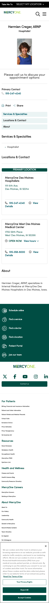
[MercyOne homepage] (12, 13)
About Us (4, 507)
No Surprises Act (7, 435)
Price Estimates (7, 427)
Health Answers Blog (8, 477)
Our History (5, 511)
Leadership (5, 515)
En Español (5, 536)
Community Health (7, 519)
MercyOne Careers (8, 492)
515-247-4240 (13, 94)
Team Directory (6, 532)
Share (19, 106)
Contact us (24, 384)
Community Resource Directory (12, 481)
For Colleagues (6, 540)
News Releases (7, 446)
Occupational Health (8, 454)
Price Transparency (8, 431)
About (6, 127)
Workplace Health (7, 450)
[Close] (46, 546)
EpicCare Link (6, 462)
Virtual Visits (5, 418)
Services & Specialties (15, 114)
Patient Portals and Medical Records (13, 414)
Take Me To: (7, 4)
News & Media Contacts (9, 527)
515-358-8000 (17, 252)
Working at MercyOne (9, 496)
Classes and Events (8, 473)
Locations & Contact (14, 120)
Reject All (24, 590)
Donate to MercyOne (8, 523)
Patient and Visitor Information (11, 410)
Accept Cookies (24, 598)
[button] (44, 13)
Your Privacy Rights (24, 582)
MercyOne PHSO (7, 458)
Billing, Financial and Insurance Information (16, 406)
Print (8, 106)
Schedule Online (7, 422)
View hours (30, 241)
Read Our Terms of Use (12, 576)
